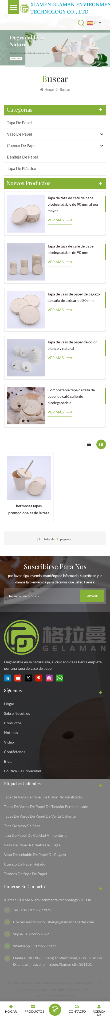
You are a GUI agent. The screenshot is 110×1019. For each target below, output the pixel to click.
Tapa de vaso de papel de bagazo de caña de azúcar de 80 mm (74, 297)
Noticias (11, 732)
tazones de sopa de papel (25, 873)
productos (12, 723)
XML (87, 989)
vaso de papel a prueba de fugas (32, 845)
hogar (9, 703)
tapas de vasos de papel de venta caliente (40, 816)
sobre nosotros (17, 713)
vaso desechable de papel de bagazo (35, 854)
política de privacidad (22, 771)
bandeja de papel (22, 157)
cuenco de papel (22, 145)
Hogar (49, 89)
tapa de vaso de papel (23, 825)
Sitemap (75, 989)
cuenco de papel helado (24, 864)
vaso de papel (19, 134)
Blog (7, 761)
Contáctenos (14, 751)
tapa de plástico (21, 168)
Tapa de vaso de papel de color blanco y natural (72, 345)
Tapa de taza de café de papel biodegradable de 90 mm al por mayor (73, 204)
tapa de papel (19, 122)
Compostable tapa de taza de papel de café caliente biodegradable (71, 396)
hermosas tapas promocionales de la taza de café (28, 510)
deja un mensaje (55, 1009)
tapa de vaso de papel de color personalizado (43, 797)
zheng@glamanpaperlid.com (71, 922)
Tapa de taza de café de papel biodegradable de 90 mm (71, 249)
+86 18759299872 (36, 910)
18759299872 (37, 934)
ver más (56, 220)
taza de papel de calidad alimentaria (35, 835)
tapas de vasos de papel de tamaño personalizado (46, 806)
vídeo (9, 742)
